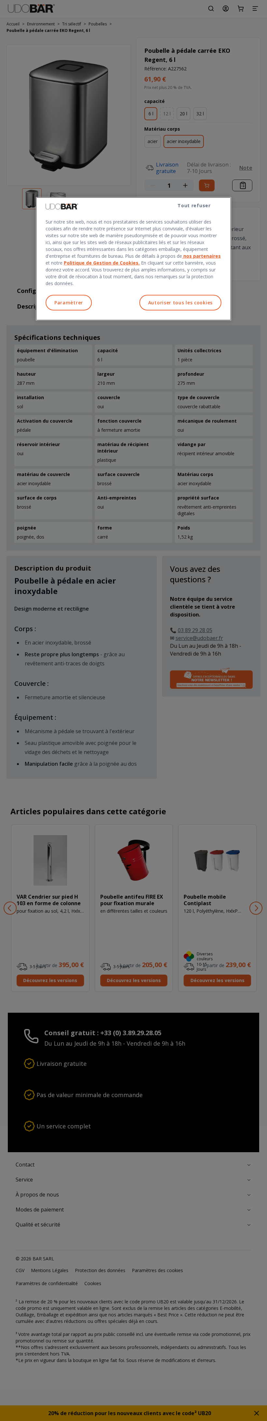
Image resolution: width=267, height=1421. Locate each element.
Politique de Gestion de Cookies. (102, 263)
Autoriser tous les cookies (180, 302)
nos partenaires (201, 256)
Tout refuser (193, 205)
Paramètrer (68, 302)
